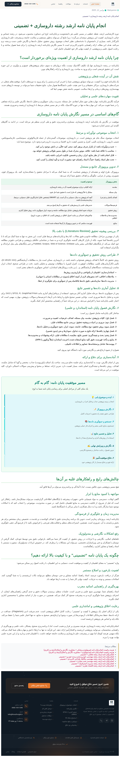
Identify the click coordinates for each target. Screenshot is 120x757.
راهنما (60, 4)
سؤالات (68, 4)
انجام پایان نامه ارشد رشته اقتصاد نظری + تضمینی (94, 666)
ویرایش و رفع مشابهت (69, 721)
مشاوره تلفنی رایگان (37, 685)
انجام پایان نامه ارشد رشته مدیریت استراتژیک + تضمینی (92, 664)
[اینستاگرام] (112, 720)
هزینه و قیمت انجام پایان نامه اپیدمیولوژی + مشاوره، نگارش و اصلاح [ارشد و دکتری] (81, 652)
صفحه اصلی (95, 4)
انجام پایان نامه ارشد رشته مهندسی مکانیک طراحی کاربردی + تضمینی (87, 659)
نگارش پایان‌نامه (72, 709)
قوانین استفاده (21, 752)
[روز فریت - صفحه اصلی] (112, 4)
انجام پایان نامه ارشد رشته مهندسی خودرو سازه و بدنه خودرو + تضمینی (86, 657)
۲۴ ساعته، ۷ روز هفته (15, 721)
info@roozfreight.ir (15, 714)
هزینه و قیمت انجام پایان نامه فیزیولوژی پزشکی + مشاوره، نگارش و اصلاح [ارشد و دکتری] (79, 650)
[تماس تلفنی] (101, 720)
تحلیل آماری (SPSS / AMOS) (70, 713)
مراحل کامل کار (47, 709)
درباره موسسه (47, 719)
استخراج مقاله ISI (71, 718)
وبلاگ (13, 752)
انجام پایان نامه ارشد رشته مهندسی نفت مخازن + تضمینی (91, 661)
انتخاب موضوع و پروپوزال (68, 705)
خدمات (85, 4)
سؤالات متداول (47, 716)
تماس (53, 4)
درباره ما (77, 4)
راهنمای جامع (19, 685)
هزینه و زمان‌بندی (46, 712)
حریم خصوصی (32, 752)
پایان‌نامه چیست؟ (46, 705)
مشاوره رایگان (14, 4)
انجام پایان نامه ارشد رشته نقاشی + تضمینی (97, 655)
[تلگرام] (106, 720)
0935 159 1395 (17, 708)
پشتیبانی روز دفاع (71, 725)
